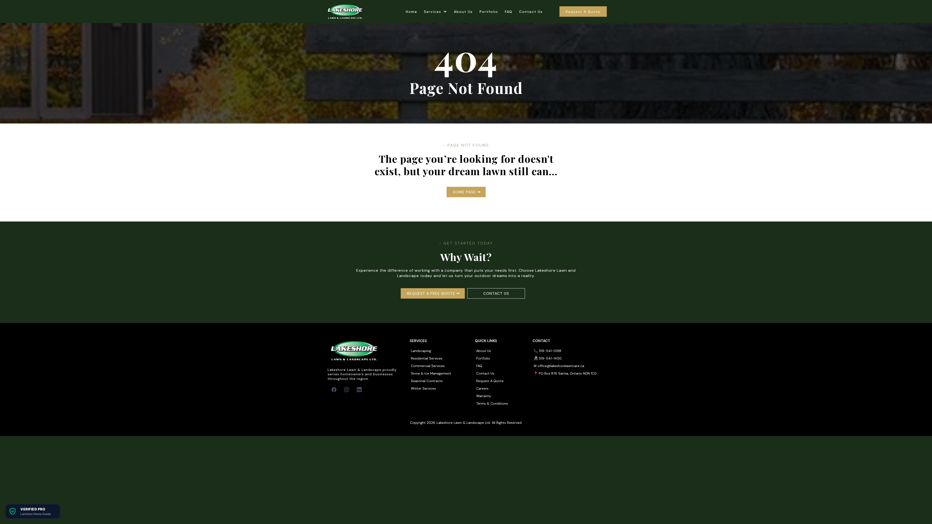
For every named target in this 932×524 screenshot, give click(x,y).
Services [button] (433, 11)
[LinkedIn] (359, 389)
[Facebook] (334, 389)
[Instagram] (346, 389)
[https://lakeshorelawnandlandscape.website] (345, 11)
